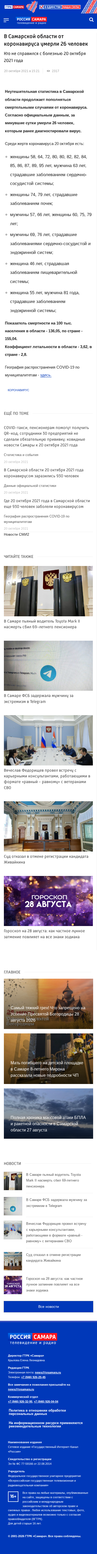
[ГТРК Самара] (31, 21)
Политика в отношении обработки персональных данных (37, 1412)
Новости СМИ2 (16, 534)
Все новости (48, 1306)
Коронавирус (18, 390)
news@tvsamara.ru (48, 1372)
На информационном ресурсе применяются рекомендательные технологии (46, 1424)
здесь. (45, 375)
